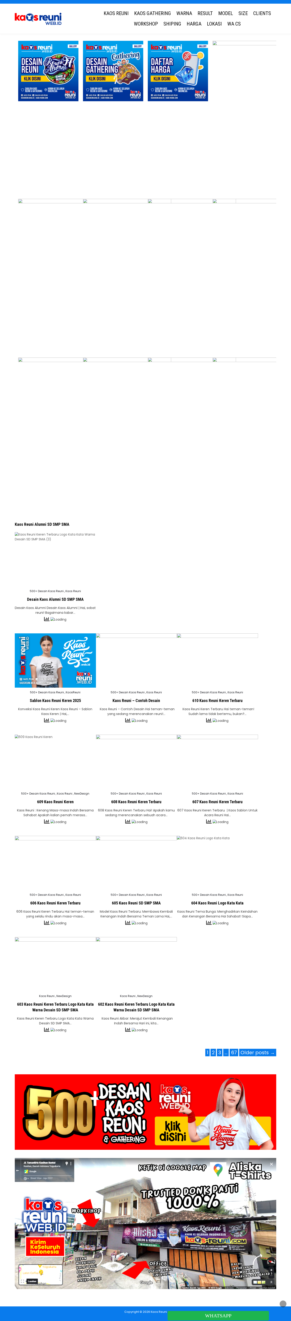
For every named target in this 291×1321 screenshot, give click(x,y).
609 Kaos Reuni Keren (55, 801)
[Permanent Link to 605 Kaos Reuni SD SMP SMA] (136, 863)
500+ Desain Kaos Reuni (47, 591)
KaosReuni (73, 692)
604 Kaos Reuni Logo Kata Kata (217, 903)
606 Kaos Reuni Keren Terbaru (55, 903)
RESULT (205, 13)
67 (234, 1052)
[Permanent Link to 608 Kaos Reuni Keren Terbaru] (136, 762)
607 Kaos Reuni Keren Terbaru (217, 801)
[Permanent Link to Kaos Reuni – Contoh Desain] (136, 660)
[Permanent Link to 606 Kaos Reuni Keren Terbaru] (55, 863)
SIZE (243, 13)
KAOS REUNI (116, 13)
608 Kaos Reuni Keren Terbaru (136, 801)
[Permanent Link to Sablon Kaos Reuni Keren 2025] (55, 660)
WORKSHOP (146, 24)
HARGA (194, 24)
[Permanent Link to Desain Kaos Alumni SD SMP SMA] (55, 559)
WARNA (184, 13)
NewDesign (81, 793)
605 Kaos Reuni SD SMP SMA (136, 903)
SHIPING (172, 24)
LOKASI (214, 24)
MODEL (225, 13)
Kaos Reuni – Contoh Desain (136, 700)
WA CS (234, 24)
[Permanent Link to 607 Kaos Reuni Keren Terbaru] (217, 762)
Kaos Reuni (73, 591)
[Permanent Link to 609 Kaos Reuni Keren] (55, 762)
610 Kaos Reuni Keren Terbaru (217, 700)
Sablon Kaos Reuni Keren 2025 (55, 700)
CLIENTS (262, 13)
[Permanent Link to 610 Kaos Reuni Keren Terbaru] (217, 660)
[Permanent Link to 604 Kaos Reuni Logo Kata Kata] (217, 863)
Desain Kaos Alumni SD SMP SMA (55, 599)
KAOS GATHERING (152, 13)
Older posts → (258, 1052)
